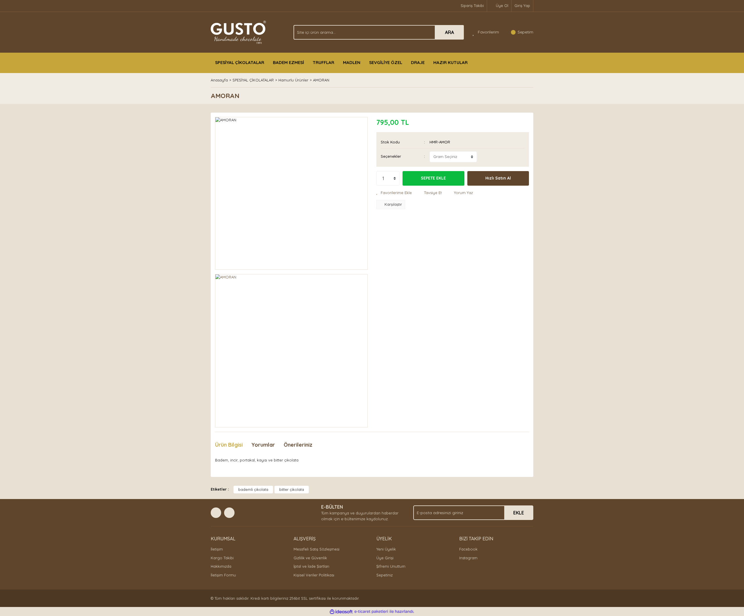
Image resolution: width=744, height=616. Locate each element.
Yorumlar (263, 444)
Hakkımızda (221, 566)
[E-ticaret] (371, 612)
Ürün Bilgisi (229, 444)
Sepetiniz (384, 575)
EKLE (518, 513)
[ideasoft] (341, 612)
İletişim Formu (223, 575)
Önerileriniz (298, 444)
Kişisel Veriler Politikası (314, 575)
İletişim (217, 549)
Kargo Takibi (222, 557)
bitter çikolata (291, 489)
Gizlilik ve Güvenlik (310, 557)
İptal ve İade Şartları (311, 566)
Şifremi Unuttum (390, 566)
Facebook (468, 549)
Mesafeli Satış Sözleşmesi (316, 549)
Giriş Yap (522, 5)
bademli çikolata (253, 489)
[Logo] (238, 31)
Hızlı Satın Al (498, 178)
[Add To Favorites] (394, 193)
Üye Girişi (385, 557)
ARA (449, 32)
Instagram (468, 557)
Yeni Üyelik (386, 549)
